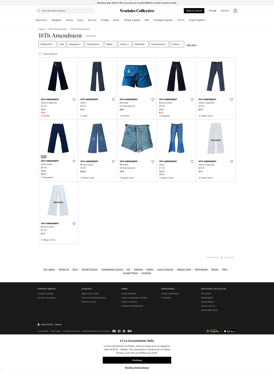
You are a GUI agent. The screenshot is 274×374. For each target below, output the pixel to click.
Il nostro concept (45, 293)
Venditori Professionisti (132, 305)
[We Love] (98, 20)
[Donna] (75, 20)
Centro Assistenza (170, 293)
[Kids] (151, 20)
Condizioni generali (71, 331)
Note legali (56, 331)
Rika (224, 269)
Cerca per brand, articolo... (54, 10)
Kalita (150, 269)
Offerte (180, 20)
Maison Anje (184, 269)
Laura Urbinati (165, 269)
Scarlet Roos (130, 273)
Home (42, 29)
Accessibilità (42, 331)
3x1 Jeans (49, 269)
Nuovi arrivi (41, 20)
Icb (128, 269)
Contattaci (166, 297)
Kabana (138, 269)
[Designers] (64, 20)
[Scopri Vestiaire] (207, 20)
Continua (137, 360)
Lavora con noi (208, 305)
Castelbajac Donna (112, 269)
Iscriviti (224, 10)
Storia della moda (209, 310)
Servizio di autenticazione (93, 297)
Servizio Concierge (46, 297)
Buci (75, 269)
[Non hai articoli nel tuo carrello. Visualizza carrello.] (235, 11)
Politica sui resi (88, 301)
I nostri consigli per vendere (134, 297)
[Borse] (121, 20)
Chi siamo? (206, 293)
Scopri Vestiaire (197, 20)
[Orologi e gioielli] (142, 20)
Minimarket (201, 269)
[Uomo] (85, 20)
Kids (147, 20)
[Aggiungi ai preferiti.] (74, 99)
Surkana (146, 273)
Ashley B (64, 269)
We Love (92, 20)
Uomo (80, 20)
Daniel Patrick (89, 269)
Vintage (105, 20)
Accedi (212, 10)
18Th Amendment (57, 29)
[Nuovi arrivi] (49, 20)
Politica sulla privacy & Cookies (96, 331)
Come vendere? (128, 293)
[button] (235, 11)
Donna (69, 20)
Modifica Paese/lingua (137, 367)
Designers (57, 20)
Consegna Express (163, 20)
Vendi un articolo (194, 10)
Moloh (214, 269)
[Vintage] (111, 20)
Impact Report (207, 301)
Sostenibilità (207, 297)
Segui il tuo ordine (90, 293)
